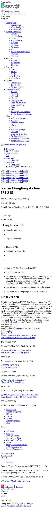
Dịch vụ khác (16, 83)
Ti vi (12, 49)
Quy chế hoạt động (13, 438)
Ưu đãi (8, 442)
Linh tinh (14, 127)
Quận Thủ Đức (12, 153)
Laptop (13, 38)
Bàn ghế (14, 98)
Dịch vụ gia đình (17, 87)
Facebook (10, 462)
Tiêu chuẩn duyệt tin (14, 440)
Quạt (13, 107)
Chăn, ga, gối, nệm (18, 103)
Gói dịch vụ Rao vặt (12, 11)
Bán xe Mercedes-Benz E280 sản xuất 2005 (18, 338)
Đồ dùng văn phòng (18, 136)
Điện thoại (15, 34)
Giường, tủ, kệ (16, 100)
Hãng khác (10, 158)
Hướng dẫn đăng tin (14, 447)
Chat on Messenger (23, 506)
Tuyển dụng (15, 63)
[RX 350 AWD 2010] (10, 365)
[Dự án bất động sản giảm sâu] (13, 145)
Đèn (12, 109)
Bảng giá (9, 433)
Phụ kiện (14, 54)
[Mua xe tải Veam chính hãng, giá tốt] (16, 350)
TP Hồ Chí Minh (12, 151)
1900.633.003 (6, 455)
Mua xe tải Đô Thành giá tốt (12, 382)
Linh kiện (14, 56)
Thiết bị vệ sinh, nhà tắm (20, 112)
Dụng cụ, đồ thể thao (19, 134)
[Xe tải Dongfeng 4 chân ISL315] (14, 171)
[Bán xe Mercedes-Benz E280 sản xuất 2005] (19, 335)
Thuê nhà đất (16, 29)
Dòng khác (10, 162)
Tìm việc (14, 65)
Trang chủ (10, 149)
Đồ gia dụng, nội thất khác (21, 114)
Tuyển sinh (15, 60)
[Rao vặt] (10, 8)
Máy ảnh (14, 43)
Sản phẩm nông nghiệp (20, 141)
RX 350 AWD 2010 (9, 367)
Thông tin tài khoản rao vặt (16, 445)
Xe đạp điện (15, 76)
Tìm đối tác (15, 85)
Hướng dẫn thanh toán (14, 449)
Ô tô (12, 69)
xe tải (38, 329)
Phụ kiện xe (15, 78)
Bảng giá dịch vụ (12, 436)
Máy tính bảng (16, 36)
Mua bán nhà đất (17, 27)
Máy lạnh (14, 96)
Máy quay (15, 45)
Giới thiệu (10, 431)
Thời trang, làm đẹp (18, 118)
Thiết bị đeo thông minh (20, 52)
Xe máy (14, 72)
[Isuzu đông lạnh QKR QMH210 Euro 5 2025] (20, 395)
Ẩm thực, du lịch (17, 123)
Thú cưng (14, 120)
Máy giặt (14, 94)
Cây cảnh (14, 132)
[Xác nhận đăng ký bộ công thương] (15, 481)
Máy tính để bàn (17, 40)
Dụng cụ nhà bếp (17, 105)
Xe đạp (14, 74)
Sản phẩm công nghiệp (20, 138)
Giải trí (13, 125)
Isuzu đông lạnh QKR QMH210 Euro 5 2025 (19, 397)
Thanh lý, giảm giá (18, 129)
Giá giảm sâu (16, 25)
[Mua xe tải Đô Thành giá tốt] (13, 380)
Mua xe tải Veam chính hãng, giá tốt (15, 352)
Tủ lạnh (14, 92)
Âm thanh (15, 47)
